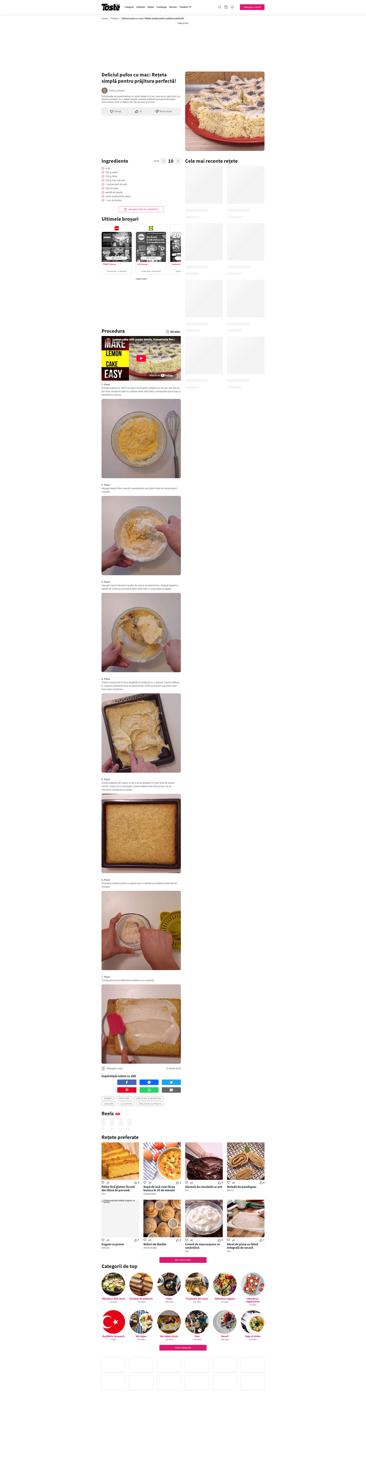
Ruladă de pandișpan (241, 1186)
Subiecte (140, 7)
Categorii (129, 7)
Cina (197, 1336)
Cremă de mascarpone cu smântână (202, 1245)
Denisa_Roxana (117, 90)
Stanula (105, 1247)
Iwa (103, 1193)
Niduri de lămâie (154, 1244)
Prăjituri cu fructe (150, 1104)
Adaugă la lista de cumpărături (143, 209)
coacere (109, 1104)
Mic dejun (141, 1336)
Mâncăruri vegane (225, 1298)
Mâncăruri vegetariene (252, 1300)
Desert (224, 1336)
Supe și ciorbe (252, 1336)
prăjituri (124, 1098)
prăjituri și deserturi (148, 1098)
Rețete (151, 7)
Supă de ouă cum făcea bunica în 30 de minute (159, 1188)
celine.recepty (150, 1247)
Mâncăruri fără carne (113, 1298)
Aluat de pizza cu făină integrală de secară (242, 1245)
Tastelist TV (185, 7)
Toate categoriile (183, 1348)
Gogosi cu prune (113, 1244)
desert (108, 1098)
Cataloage (161, 7)
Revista (173, 7)
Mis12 (230, 1190)
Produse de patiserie (141, 1298)
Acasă (105, 18)
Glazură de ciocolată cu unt (203, 1186)
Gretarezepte (149, 1193)
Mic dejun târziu (169, 1336)
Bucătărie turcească (113, 1336)
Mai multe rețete (183, 1260)
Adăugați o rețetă (252, 7)
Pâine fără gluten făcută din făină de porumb (118, 1188)
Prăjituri (115, 18)
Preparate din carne (197, 1298)
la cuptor (126, 1104)
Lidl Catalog (142, 264)
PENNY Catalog (109, 264)
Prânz (169, 1298)
